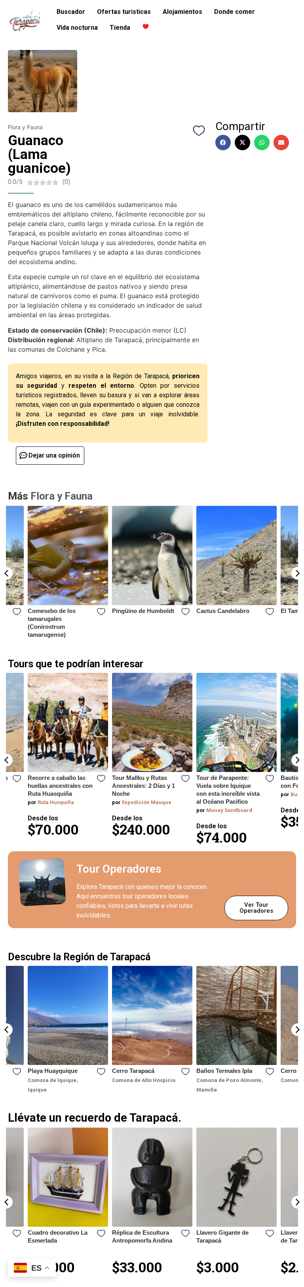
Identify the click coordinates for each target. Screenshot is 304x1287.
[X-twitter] (242, 142)
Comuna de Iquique (240, 1080)
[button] (6, 573)
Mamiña (142, 1090)
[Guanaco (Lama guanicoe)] (42, 81)
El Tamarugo (213, 610)
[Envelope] (281, 142)
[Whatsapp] (262, 142)
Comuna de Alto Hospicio (79, 1080)
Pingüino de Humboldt (59, 610)
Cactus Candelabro (138, 610)
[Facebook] (223, 142)
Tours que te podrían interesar (75, 664)
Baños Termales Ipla (160, 1070)
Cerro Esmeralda (239, 1070)
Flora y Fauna (25, 127)
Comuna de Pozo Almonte (164, 1080)
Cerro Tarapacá (69, 1070)
